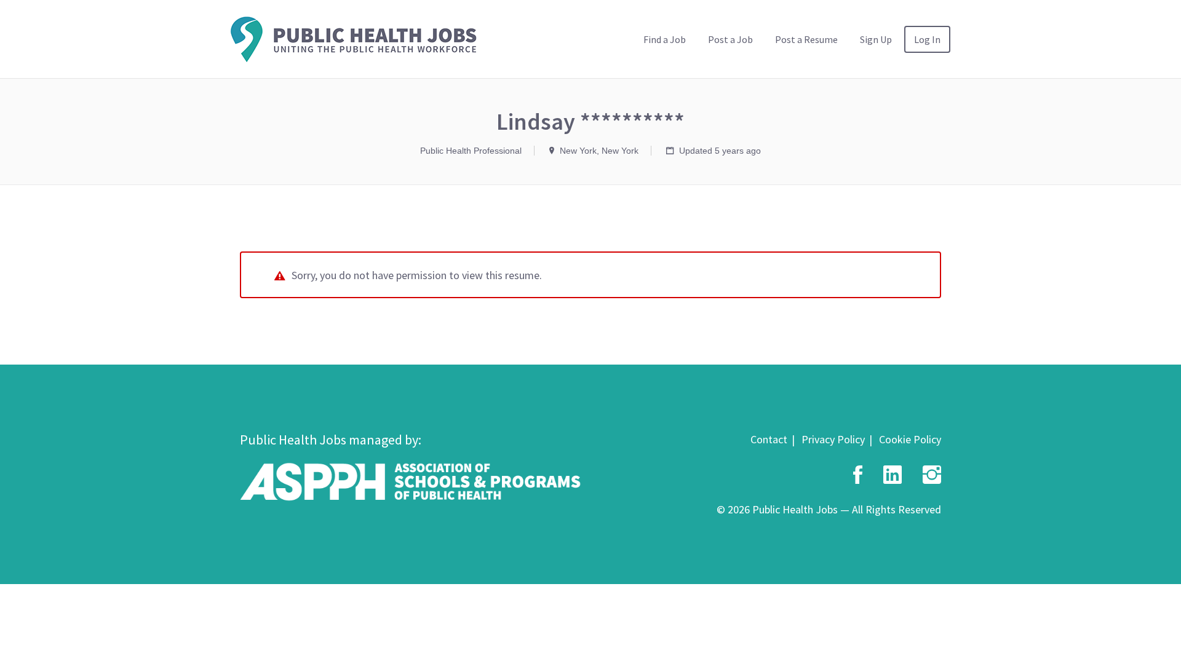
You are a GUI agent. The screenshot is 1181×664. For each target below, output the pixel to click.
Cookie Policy (910, 439)
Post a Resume (806, 39)
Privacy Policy (833, 439)
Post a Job (730, 39)
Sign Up (876, 39)
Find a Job (664, 39)
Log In (927, 39)
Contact (768, 439)
